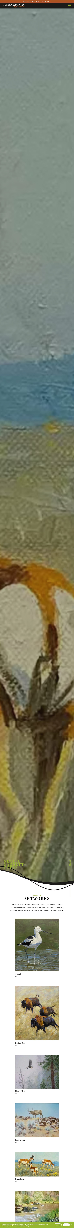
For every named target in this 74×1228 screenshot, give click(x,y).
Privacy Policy (25, 1226)
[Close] (72, 1225)
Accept (66, 1225)
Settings (58, 1225)
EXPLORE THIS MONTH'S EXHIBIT (37, 1)
